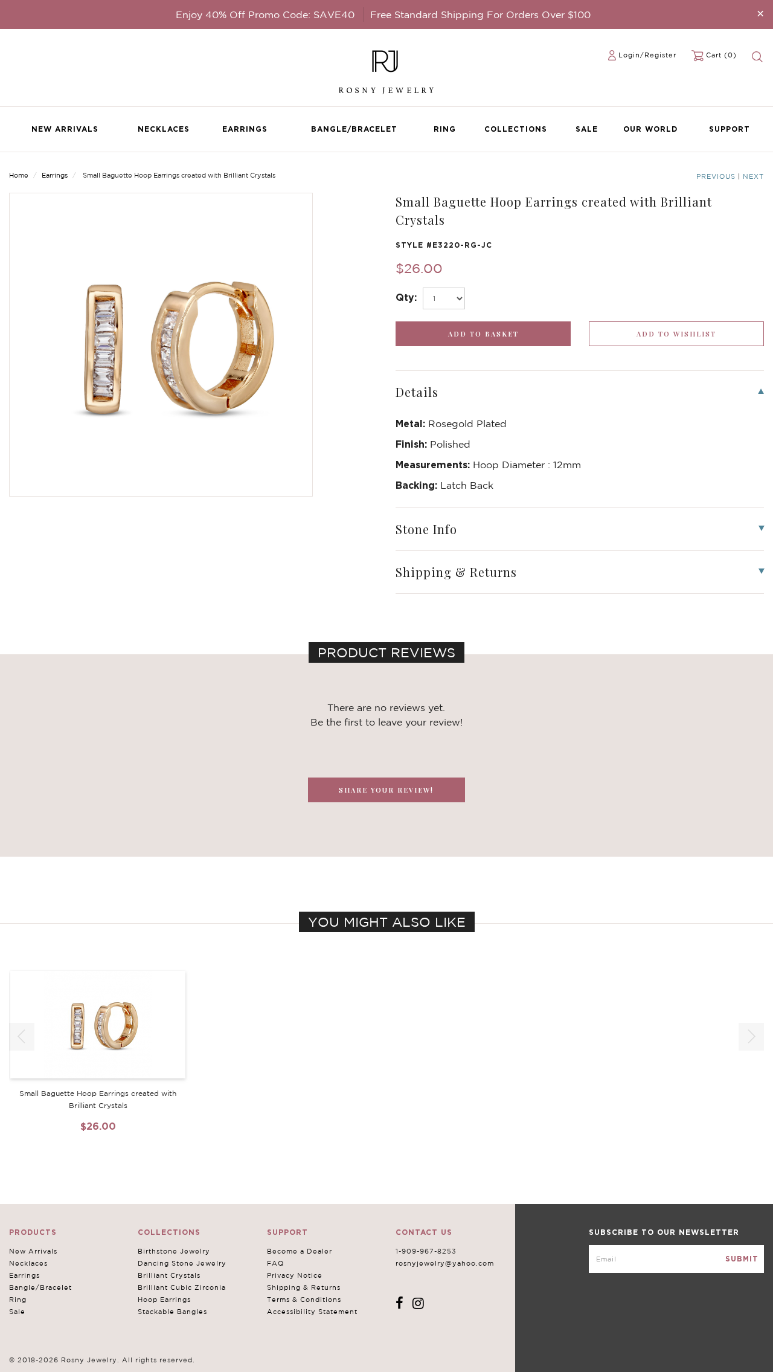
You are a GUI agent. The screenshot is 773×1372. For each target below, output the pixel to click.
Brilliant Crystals (169, 1275)
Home (18, 175)
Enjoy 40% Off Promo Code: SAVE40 (265, 14)
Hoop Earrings (164, 1299)
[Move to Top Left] (97, 1356)
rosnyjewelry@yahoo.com (445, 1263)
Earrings (245, 129)
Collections (515, 129)
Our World (650, 129)
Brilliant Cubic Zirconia (182, 1287)
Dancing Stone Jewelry (182, 1263)
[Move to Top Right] (104, 1356)
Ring (445, 129)
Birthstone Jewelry (174, 1251)
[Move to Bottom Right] (104, 1363)
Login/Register (647, 55)
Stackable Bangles (172, 1311)
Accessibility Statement (312, 1311)
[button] (751, 1037)
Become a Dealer (299, 1251)
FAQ (275, 1263)
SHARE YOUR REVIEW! (386, 789)
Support (729, 129)
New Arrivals (64, 129)
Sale (587, 129)
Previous (716, 176)
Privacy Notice (294, 1275)
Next (753, 176)
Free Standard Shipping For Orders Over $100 (480, 14)
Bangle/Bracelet (354, 129)
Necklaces (164, 129)
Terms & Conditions (304, 1299)
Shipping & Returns (304, 1287)
